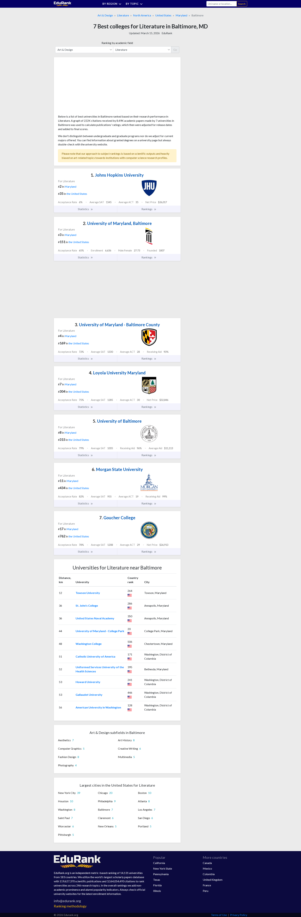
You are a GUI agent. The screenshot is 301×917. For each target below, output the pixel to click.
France (207, 885)
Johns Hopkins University (117, 175)
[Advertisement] (84, 87)
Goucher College (117, 517)
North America (142, 15)
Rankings (147, 209)
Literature (123, 15)
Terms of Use (219, 914)
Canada (207, 863)
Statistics (84, 209)
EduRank (167, 33)
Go (175, 49)
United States (163, 15)
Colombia (209, 874)
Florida (157, 885)
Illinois (157, 890)
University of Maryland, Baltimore (117, 223)
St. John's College (87, 605)
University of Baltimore (117, 421)
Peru (205, 890)
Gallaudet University (89, 694)
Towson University (88, 592)
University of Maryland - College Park (100, 631)
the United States (77, 193)
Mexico (207, 868)
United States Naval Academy (95, 618)
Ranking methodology (70, 906)
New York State (162, 868)
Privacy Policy (238, 914)
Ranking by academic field (117, 42)
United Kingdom (212, 879)
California (159, 863)
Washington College (89, 643)
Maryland (181, 15)
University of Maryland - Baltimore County (117, 324)
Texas (156, 879)
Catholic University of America (95, 656)
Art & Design (105, 15)
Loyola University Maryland (117, 372)
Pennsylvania (161, 874)
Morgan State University (117, 469)
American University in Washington (98, 707)
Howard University (88, 682)
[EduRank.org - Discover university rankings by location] (62, 3)
